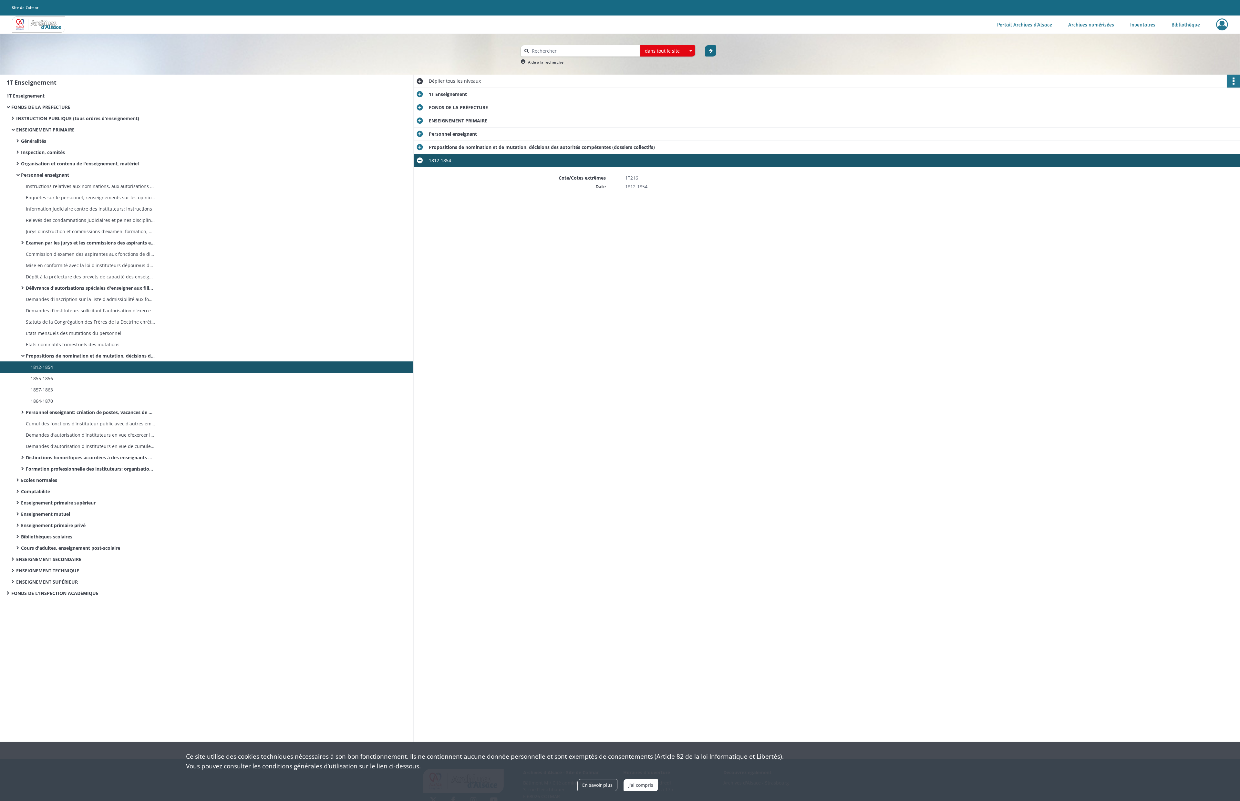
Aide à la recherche (545, 62)
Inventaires (1142, 24)
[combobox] (667, 51)
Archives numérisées (1091, 24)
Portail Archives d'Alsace (1024, 24)
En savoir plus (597, 785)
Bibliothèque (1186, 24)
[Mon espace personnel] (1222, 25)
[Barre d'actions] (1233, 81)
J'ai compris (640, 785)
